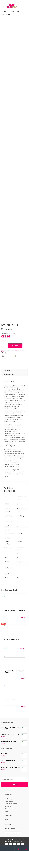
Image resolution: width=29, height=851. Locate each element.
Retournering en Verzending (11, 803)
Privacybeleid (8, 806)
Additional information (9, 374)
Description (7, 370)
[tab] (14, 370)
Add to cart (15, 345)
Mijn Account (8, 824)
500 (17, 578)
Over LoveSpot (8, 798)
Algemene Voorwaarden (10, 808)
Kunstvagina (15, 350)
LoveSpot (4, 11)
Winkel (6, 819)
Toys (19, 350)
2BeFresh (22, 841)
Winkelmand (8, 822)
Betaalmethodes (9, 801)
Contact (6, 811)
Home (12, 11)
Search (14, 784)
